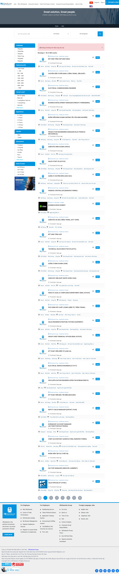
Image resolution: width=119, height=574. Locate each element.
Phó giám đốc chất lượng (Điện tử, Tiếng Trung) (66, 307)
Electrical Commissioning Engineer (62, 88)
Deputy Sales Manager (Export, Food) (62, 409)
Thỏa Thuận (20, 68)
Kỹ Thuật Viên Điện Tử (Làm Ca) (59, 351)
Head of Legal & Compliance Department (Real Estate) (69, 293)
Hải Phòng (43, 139)
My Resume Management (30, 521)
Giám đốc (20, 105)
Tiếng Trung (20, 56)
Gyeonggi (49, 431)
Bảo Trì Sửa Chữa (76, 358)
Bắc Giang (47, 81)
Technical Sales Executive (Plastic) (62, 249)
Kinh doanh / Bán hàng (88, 110)
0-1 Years (20, 115)
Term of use (65, 515)
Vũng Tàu (50, 490)
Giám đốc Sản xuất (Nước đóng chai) (62, 278)
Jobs (15, 4)
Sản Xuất (90, 66)
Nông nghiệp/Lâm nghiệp (84, 446)
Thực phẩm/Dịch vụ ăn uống (66, 285)
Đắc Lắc (43, 446)
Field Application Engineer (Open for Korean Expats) (68, 380)
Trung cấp (20, 147)
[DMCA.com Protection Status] (6, 564)
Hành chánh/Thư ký (64, 81)
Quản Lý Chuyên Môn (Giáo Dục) (60, 176)
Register (96, 2)
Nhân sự (73, 81)
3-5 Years (20, 120)
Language (19, 45)
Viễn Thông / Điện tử (83, 139)
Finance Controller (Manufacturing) (63, 190)
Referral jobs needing (29, 518)
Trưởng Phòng (21, 102)
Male (18, 135)
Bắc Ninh (47, 66)
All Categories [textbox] (84, 34)
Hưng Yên (53, 66)
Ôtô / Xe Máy (58, 227)
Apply (97, 57)
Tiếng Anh (20, 49)
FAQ (63, 519)
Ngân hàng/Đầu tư (54, 212)
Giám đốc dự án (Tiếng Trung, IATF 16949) (63, 220)
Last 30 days (20, 174)
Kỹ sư (18, 154)
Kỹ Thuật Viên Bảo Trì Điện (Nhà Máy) (62, 395)
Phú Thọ (53, 154)
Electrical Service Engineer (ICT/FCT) (62, 366)
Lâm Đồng (55, 446)
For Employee (25, 505)
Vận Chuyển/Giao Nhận (65, 110)
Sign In (103, 2)
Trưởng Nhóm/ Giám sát (23, 100)
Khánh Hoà (49, 446)
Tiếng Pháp (20, 51)
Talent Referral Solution (49, 512)
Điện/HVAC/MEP (96, 95)
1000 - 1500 (20, 75)
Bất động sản (62, 300)
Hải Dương (50, 139)
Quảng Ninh (57, 183)
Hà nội (42, 66)
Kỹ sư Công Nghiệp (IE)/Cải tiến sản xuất (79, 95)
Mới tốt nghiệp (21, 95)
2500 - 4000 (20, 83)
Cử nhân (19, 152)
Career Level (20, 92)
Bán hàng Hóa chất (89, 168)
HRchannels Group (66, 505)
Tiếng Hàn (20, 61)
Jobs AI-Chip (78, 4)
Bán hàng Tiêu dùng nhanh (65, 154)
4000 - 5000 (20, 85)
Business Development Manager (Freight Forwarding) (69, 103)
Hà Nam (47, 314)
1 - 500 (19, 71)
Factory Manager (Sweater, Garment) (63, 468)
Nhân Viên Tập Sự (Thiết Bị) (58, 453)
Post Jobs (45, 532)
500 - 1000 (20, 73)
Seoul (42, 388)
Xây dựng (75, 300)
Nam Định (53, 461)
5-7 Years (20, 122)
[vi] (91, 3)
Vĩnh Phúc (53, 344)
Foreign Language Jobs (87, 505)
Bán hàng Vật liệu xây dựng (81, 271)
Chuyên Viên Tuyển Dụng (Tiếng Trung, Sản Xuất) (66, 73)
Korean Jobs (84, 519)
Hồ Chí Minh (44, 95)
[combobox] (56, 33)
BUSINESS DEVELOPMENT (57, 205)
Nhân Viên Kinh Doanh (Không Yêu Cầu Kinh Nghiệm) (67, 117)
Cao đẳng (20, 150)
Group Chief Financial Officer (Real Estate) (65, 336)
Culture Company (66, 522)
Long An (57, 475)
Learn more (8, 534)
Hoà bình (47, 154)
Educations (20, 141)
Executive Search (33, 4)
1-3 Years (20, 117)
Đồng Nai (57, 95)
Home (56, 26)
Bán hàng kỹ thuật (68, 124)
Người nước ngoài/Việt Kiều (64, 388)
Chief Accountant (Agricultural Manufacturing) (67, 439)
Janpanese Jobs (85, 515)
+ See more (19, 107)
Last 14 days (20, 172)
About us (64, 512)
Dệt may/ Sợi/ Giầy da (65, 66)
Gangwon (43, 431)
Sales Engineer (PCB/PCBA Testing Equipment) (65, 322)
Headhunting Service (48, 509)
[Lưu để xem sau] (93, 57)
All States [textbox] (56, 34)
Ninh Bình (53, 314)
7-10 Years (20, 125)
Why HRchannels (22, 4)
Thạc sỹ (19, 157)
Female (19, 137)
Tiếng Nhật (20, 58)
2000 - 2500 (20, 80)
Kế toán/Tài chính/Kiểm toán (79, 66)
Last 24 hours (21, 167)
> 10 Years (20, 127)
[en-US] (91, 6)
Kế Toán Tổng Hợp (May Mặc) (59, 59)
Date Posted (20, 164)
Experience (19, 112)
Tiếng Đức (20, 53)
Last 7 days (20, 169)
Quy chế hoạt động (67, 536)
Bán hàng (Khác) (77, 110)
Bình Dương (51, 95)
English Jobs (84, 509)
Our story (64, 509)
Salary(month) (21, 65)
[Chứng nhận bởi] (17, 564)
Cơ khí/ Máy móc (66, 139)
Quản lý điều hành (83, 198)
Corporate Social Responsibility (65, 4)
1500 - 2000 (20, 78)
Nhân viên (20, 98)
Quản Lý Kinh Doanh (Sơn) (58, 263)
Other (54, 431)
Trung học (20, 145)
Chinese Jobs (85, 512)
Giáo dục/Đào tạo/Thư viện (89, 183)
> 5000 (19, 88)
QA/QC (79, 314)
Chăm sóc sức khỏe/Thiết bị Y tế (71, 183)
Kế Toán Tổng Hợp (55, 234)
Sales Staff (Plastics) (56, 161)
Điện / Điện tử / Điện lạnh (89, 358)
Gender (18, 131)
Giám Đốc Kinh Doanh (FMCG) (59, 147)
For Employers (45, 505)
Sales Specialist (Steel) (57, 483)
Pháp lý (69, 300)
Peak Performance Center (47, 4)
